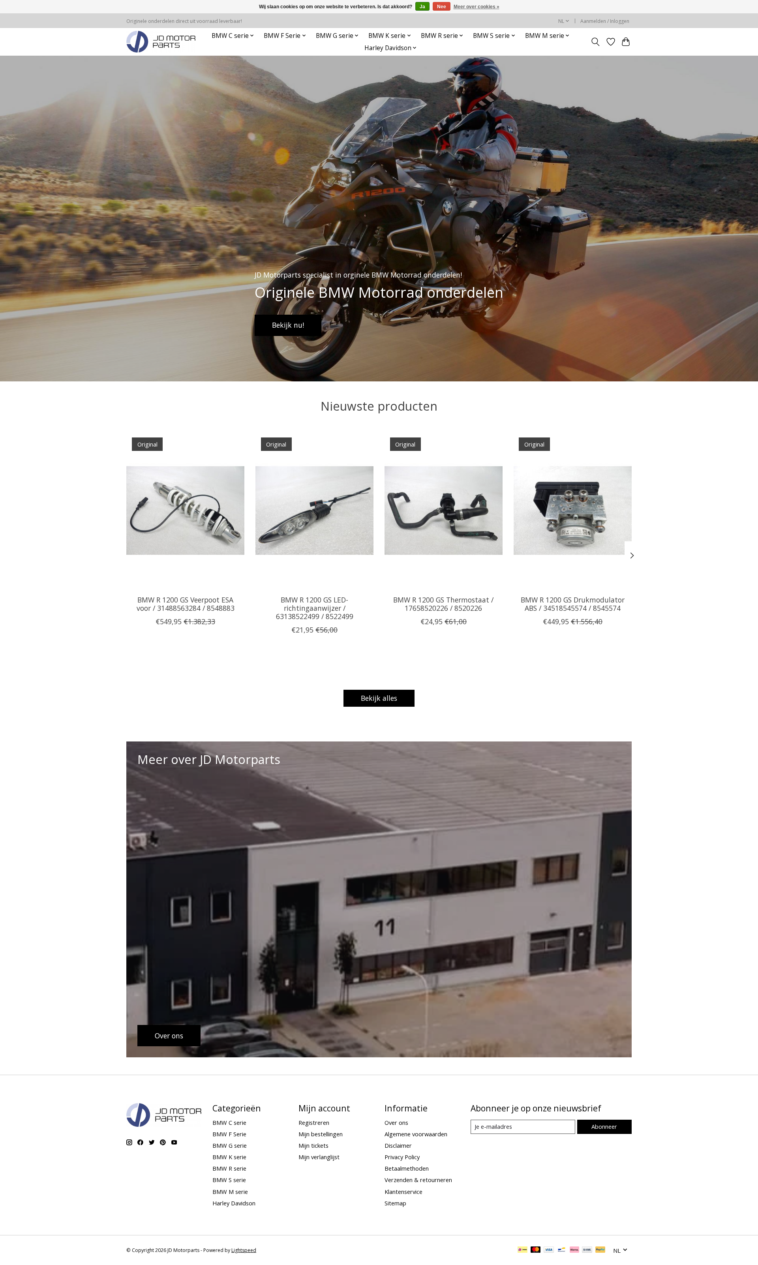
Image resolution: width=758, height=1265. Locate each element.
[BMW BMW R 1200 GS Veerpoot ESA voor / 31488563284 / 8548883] (185, 510)
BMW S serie (229, 1180)
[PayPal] (600, 1250)
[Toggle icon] (595, 42)
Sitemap (395, 1203)
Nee (441, 6)
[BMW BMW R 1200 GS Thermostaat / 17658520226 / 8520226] (444, 510)
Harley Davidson (233, 1203)
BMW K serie (229, 1157)
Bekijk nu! (288, 325)
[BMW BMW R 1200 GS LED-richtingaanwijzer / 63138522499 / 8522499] (314, 510)
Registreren (313, 1122)
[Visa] (549, 1250)
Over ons (396, 1122)
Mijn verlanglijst (319, 1157)
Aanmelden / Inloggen (604, 21)
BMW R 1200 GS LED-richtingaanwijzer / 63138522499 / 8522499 (314, 608)
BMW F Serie (229, 1134)
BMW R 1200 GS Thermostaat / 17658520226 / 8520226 (443, 604)
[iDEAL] (522, 1250)
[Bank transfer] (587, 1250)
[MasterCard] (536, 1250)
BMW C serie (229, 1122)
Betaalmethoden (407, 1168)
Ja (422, 6)
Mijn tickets (313, 1145)
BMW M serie (230, 1192)
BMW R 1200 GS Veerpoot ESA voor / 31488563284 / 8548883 (186, 604)
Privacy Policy (402, 1157)
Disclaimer (398, 1145)
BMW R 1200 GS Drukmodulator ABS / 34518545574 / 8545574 (573, 604)
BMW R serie (229, 1168)
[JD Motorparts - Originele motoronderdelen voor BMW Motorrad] (160, 42)
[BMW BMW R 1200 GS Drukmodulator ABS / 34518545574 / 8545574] (573, 510)
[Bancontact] (562, 1250)
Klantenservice (403, 1192)
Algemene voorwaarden (416, 1134)
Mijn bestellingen (320, 1134)
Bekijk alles (379, 698)
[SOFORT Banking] (574, 1250)
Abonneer (604, 1126)
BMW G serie (229, 1145)
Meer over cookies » (476, 6)
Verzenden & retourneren (418, 1180)
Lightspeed (243, 1250)
